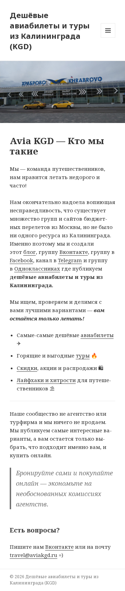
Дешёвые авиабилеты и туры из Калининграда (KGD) (50, 30)
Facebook (21, 260)
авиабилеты (97, 335)
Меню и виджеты (108, 37)
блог (29, 251)
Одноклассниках (37, 268)
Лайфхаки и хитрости (46, 380)
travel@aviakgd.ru (33, 555)
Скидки (27, 367)
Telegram (70, 260)
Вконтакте (73, 251)
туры (83, 355)
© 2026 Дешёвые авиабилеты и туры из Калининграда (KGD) (54, 580)
